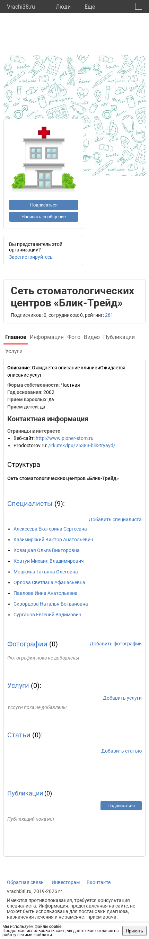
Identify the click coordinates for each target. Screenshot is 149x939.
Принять (134, 930)
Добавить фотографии (116, 643)
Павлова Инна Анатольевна (46, 593)
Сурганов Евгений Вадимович (47, 614)
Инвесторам (66, 882)
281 (109, 315)
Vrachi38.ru (21, 6)
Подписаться (44, 205)
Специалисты (30, 503)
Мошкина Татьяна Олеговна (46, 571)
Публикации (25, 793)
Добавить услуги (122, 698)
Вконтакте (99, 882)
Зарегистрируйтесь (31, 257)
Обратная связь (25, 882)
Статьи (18, 735)
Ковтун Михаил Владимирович (49, 561)
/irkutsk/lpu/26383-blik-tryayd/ (81, 445)
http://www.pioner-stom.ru (65, 438)
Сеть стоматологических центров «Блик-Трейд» (63, 478)
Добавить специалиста (115, 519)
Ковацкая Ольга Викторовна (47, 550)
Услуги (18, 685)
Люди (63, 6)
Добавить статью (121, 751)
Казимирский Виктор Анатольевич (53, 539)
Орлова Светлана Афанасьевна (49, 582)
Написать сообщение (43, 216)
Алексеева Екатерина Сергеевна (50, 529)
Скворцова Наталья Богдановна (51, 604)
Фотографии (27, 644)
